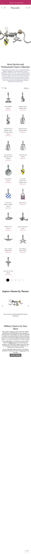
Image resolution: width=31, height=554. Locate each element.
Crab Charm (9, 341)
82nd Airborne (23, 202)
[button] (2, 2)
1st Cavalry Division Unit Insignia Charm (23, 180)
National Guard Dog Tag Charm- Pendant (8, 156)
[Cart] (29, 7)
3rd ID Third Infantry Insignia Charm (8, 204)
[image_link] (8, 98)
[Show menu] (1, 7)
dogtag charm (12, 342)
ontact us (22, 350)
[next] (23, 280)
